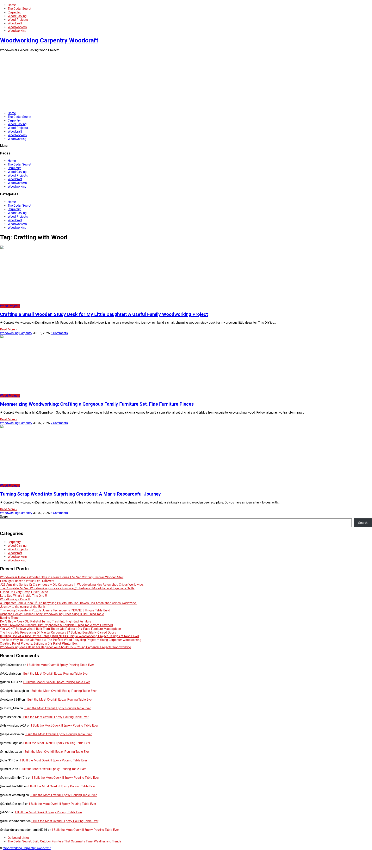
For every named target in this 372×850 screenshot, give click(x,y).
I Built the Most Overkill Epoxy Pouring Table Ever (60, 665)
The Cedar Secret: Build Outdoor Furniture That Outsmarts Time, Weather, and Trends (64, 841)
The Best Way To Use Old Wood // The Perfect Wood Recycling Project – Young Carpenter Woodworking (70, 640)
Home (12, 5)
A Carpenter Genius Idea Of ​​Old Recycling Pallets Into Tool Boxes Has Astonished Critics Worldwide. (68, 603)
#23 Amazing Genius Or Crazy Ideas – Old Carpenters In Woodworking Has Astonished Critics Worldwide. (72, 584)
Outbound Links (18, 838)
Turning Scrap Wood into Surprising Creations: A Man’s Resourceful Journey (80, 494)
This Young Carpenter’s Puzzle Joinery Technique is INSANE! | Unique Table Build (55, 610)
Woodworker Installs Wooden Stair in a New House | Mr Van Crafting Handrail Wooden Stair (61, 577)
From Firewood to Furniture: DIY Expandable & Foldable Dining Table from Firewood (56, 625)
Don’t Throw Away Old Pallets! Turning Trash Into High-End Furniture (45, 621)
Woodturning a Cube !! (15, 599)
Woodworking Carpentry (16, 333)
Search (4, 516)
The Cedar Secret (19, 8)
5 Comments (59, 333)
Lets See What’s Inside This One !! (23, 595)
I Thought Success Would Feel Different (27, 581)
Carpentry (14, 12)
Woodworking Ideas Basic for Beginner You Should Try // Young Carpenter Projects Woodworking (65, 647)
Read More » (8, 329)
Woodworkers (17, 27)
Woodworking (17, 31)
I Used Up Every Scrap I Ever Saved (24, 592)
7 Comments (59, 423)
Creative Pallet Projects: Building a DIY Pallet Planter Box (39, 643)
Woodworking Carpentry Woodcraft (49, 40)
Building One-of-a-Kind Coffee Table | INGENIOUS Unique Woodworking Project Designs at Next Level (69, 636)
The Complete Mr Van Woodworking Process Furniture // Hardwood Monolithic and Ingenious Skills (67, 588)
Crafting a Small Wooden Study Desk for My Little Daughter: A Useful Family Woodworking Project (104, 314)
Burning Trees (9, 618)
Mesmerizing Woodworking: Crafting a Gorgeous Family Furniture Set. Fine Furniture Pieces (97, 404)
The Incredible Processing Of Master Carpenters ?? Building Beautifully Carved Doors (58, 632)
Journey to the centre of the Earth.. (23, 607)
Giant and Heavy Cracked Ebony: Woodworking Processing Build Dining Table (52, 614)
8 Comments (59, 513)
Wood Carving (17, 16)
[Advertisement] (186, 81)
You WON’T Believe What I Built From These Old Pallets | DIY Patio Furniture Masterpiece (60, 629)
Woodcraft (15, 23)
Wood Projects (18, 20)
